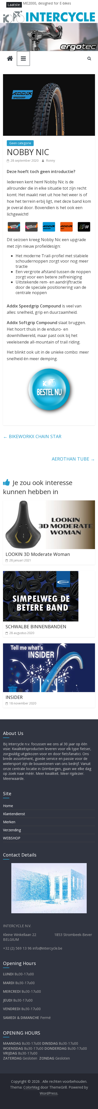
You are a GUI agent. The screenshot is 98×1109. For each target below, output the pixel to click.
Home (8, 805)
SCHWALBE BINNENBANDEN (36, 626)
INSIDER (14, 697)
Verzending (12, 830)
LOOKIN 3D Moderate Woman (38, 554)
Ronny (50, 160)
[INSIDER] (49, 646)
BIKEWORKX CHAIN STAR (32, 436)
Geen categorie (20, 143)
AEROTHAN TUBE (73, 459)
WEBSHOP (11, 838)
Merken (9, 821)
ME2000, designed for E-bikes (47, 4)
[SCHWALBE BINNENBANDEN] (40, 574)
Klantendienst (14, 813)
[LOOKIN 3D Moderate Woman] (49, 503)
